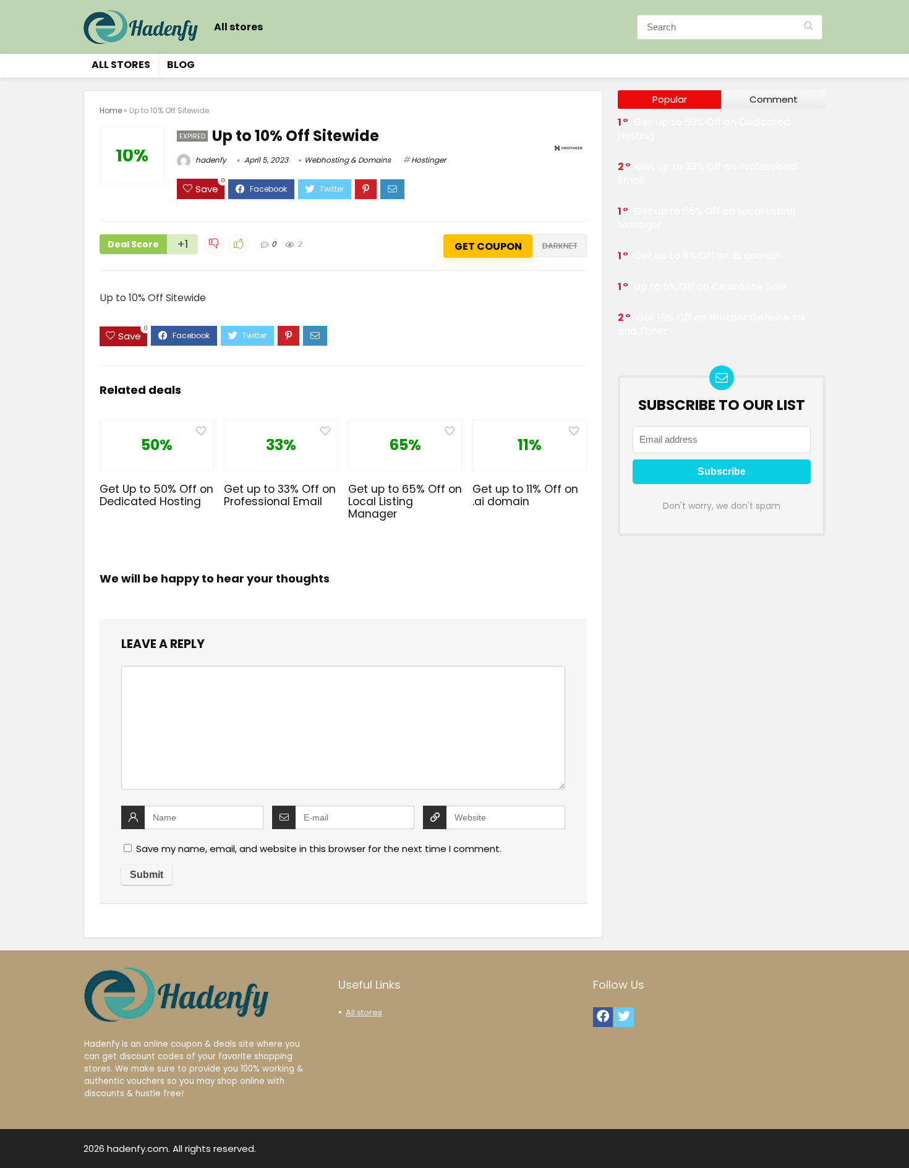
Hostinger (428, 160)
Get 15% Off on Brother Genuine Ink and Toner (712, 324)
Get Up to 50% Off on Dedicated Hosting (156, 495)
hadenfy (210, 160)
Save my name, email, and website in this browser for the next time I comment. (318, 848)
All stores (238, 27)
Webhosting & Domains (347, 160)
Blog (181, 65)
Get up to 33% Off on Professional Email (280, 495)
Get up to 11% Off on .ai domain (525, 495)
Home (111, 110)
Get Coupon (488, 246)
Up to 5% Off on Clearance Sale (710, 286)
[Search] (808, 27)
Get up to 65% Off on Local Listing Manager (405, 501)
